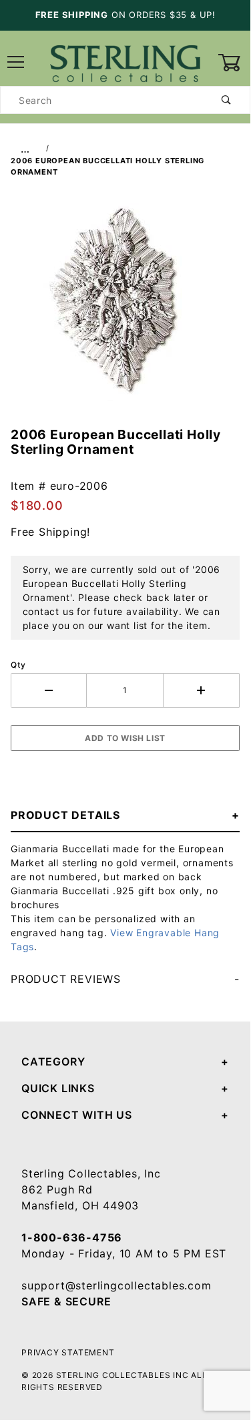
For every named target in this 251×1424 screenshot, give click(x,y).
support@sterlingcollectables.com (116, 1285)
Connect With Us (76, 1114)
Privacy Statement (68, 1352)
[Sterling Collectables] (125, 61)
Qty (18, 665)
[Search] (227, 100)
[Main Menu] (16, 63)
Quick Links (58, 1088)
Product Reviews (66, 979)
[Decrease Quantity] (49, 690)
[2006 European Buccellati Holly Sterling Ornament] (125, 309)
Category (53, 1061)
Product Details (65, 815)
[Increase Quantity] (202, 690)
